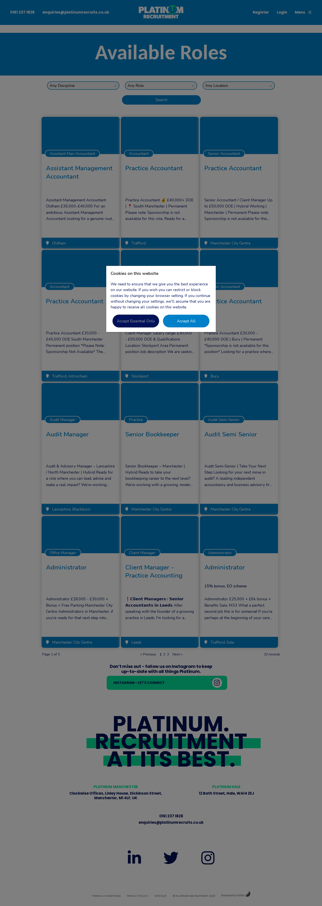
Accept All (186, 321)
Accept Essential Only (136, 321)
